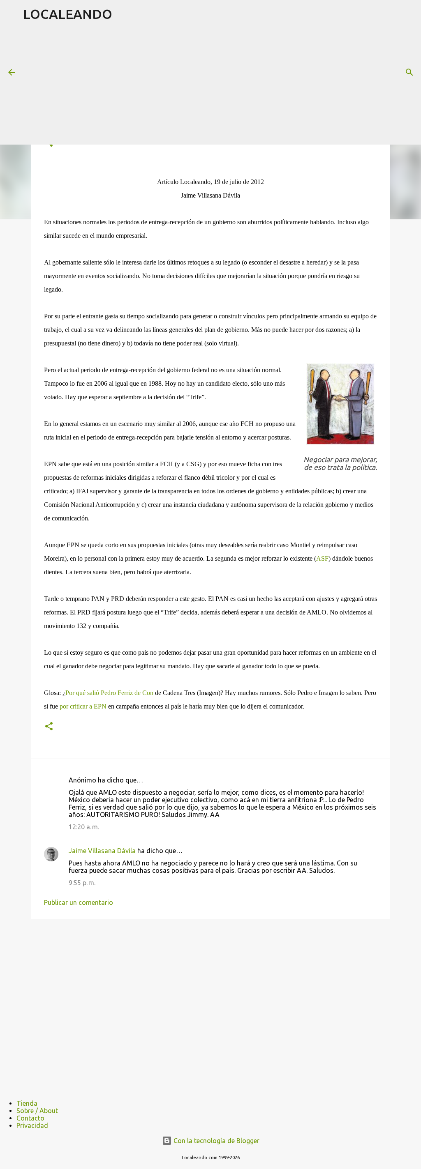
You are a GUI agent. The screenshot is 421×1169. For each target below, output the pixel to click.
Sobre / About (37, 1110)
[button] (49, 726)
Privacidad (32, 1125)
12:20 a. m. (84, 827)
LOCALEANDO (67, 14)
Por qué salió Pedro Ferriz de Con (109, 692)
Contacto (30, 1118)
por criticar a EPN (83, 706)
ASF (322, 558)
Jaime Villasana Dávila (102, 850)
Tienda (26, 1103)
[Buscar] (409, 72)
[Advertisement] (222, 85)
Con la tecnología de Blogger (215, 1140)
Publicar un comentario (78, 902)
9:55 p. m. (82, 882)
